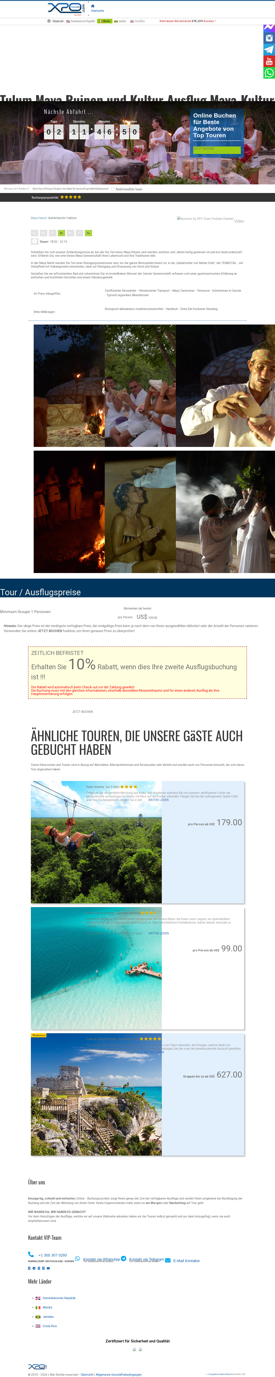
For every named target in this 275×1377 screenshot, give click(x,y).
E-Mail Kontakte (186, 1261)
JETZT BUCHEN (203, 148)
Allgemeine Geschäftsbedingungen (119, 1374)
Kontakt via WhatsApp (101, 1259)
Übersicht (87, 1374)
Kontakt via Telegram (146, 1259)
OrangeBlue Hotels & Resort (220, 1374)
